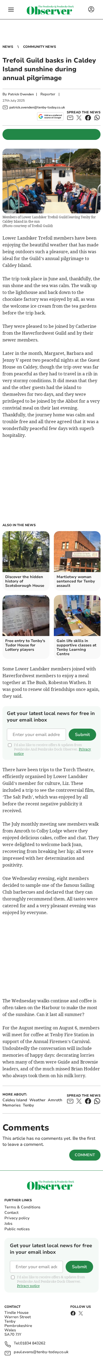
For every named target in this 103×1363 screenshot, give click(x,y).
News (7, 47)
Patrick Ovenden (21, 94)
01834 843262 (32, 1343)
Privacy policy (16, 1218)
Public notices (17, 1229)
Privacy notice (28, 1286)
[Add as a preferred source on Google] (50, 116)
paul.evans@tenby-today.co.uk (41, 1352)
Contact (11, 1212)
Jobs (8, 1223)
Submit (82, 735)
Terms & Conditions (22, 1207)
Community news (39, 47)
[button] (11, 9)
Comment (85, 1155)
